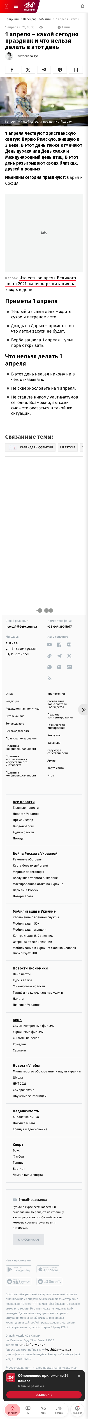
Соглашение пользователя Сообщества (57, 704)
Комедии (19, 1044)
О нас (9, 693)
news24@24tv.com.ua (21, 627)
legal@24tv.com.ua (58, 1349)
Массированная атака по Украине (38, 884)
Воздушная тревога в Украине (35, 878)
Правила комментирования (60, 716)
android (19, 1269)
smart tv (19, 1281)
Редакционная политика (22, 708)
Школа (18, 1077)
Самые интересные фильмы (33, 1026)
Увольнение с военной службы (36, 917)
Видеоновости (23, 826)
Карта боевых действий (30, 865)
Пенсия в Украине (26, 1005)
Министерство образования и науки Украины (47, 1071)
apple (50, 1269)
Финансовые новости (29, 986)
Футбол (18, 1156)
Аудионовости (23, 832)
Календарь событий (37, 19)
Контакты (53, 735)
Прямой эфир (23, 820)
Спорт (18, 1144)
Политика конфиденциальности (21, 747)
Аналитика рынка (26, 1117)
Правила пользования (21, 738)
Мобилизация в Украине (34, 911)
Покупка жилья (24, 1123)
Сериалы (19, 1050)
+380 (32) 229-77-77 (32, 1345)
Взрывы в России (26, 890)
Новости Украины (26, 814)
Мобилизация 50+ (26, 923)
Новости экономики (30, 968)
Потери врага (23, 896)
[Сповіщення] (82, 6)
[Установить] (44, 1385)
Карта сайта (55, 768)
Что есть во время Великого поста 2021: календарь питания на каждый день (40, 283)
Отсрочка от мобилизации (32, 942)
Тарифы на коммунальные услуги (38, 992)
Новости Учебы (26, 1065)
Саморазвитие (23, 1090)
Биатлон (19, 1169)
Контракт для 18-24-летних (33, 936)
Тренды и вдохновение (30, 1129)
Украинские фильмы (28, 1032)
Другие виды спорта (28, 1175)
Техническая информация (56, 726)
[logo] (29, 6)
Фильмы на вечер (26, 1038)
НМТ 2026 (20, 1084)
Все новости (24, 802)
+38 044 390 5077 (59, 627)
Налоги (18, 998)
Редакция (12, 701)
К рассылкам (28, 1240)
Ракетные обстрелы (27, 859)
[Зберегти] (76, 69)
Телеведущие (15, 723)
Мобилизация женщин (29, 929)
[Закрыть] (79, 1375)
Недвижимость (26, 1111)
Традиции (12, 19)
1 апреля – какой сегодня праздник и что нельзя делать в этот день (69, 19)
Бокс (16, 1150)
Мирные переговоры (28, 872)
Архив (51, 760)
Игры (51, 775)
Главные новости (26, 808)
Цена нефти (22, 974)
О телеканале (15, 716)
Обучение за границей (29, 1096)
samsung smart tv (50, 1281)
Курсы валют (22, 980)
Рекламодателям (17, 731)
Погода (18, 838)
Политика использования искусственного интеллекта (16, 761)
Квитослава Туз (27, 56)
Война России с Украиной (35, 853)
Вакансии (53, 742)
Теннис (18, 1163)
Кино (17, 1020)
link (49, 644)
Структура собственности (57, 752)
